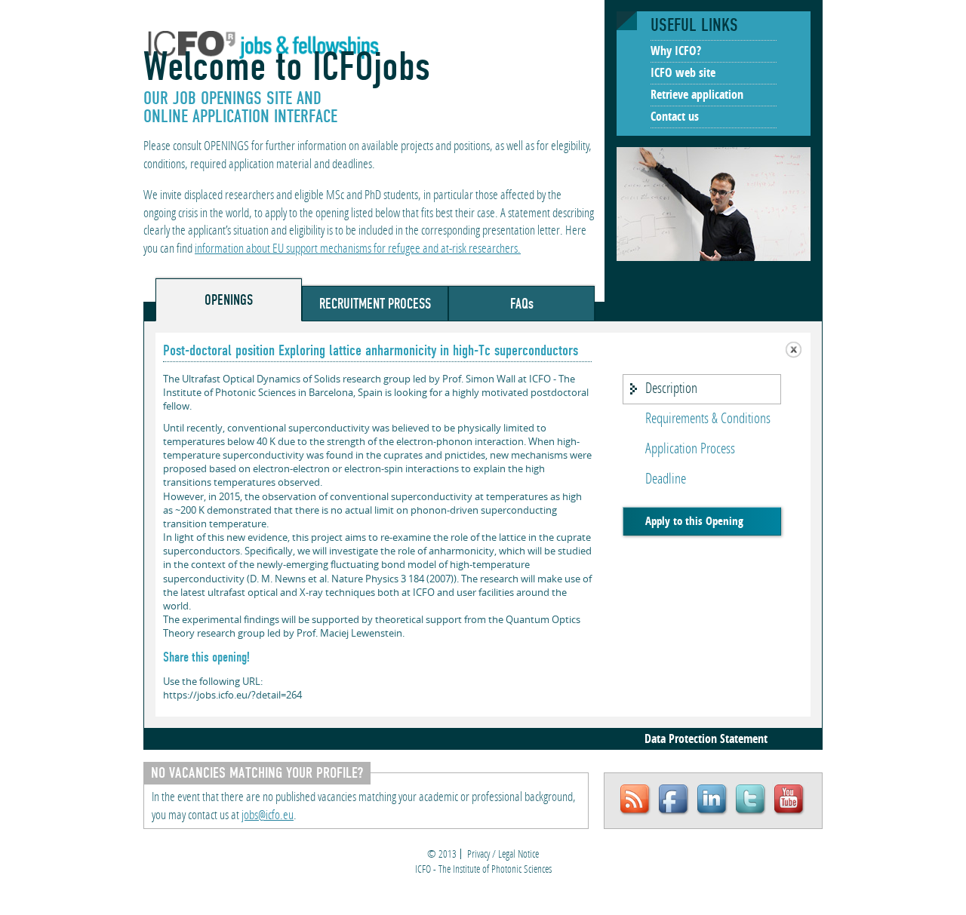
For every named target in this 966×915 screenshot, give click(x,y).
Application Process (690, 449)
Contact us (675, 118)
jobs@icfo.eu (268, 815)
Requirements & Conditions (708, 419)
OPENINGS (229, 300)
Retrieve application (697, 96)
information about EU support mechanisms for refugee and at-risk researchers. (358, 249)
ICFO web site (683, 74)
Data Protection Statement (706, 740)
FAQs (522, 304)
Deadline (665, 479)
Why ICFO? (676, 52)
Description (671, 389)
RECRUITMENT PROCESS (375, 304)
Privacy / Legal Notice (503, 855)
